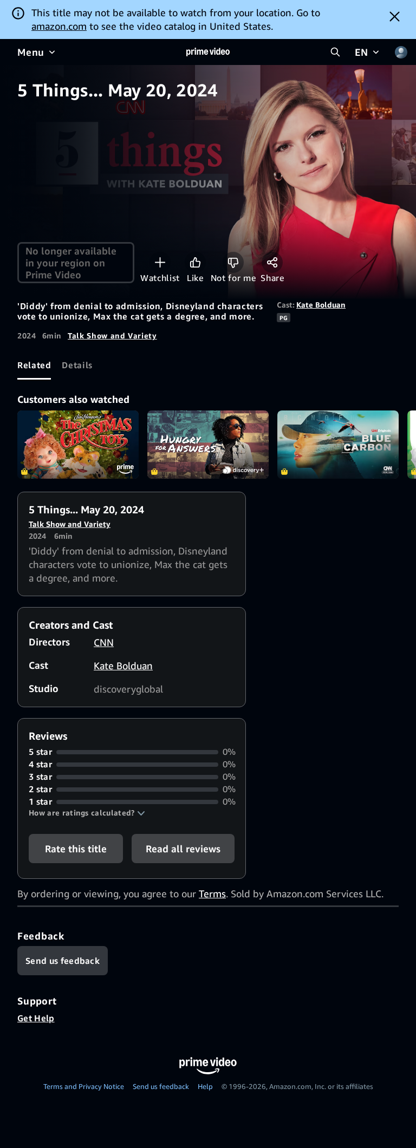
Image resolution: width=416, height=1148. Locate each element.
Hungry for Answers (208, 444)
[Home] (208, 52)
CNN (104, 642)
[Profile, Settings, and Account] (401, 52)
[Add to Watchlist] (160, 262)
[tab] (34, 365)
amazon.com (59, 26)
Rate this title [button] (76, 849)
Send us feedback (161, 1086)
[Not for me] (233, 262)
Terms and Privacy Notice (83, 1086)
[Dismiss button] (395, 16)
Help (205, 1086)
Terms (212, 893)
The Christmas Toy (78, 444)
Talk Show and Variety (112, 335)
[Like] (195, 262)
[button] (87, 813)
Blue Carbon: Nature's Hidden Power (338, 444)
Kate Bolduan (321, 304)
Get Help (36, 1018)
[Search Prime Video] (335, 52)
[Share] (272, 262)
